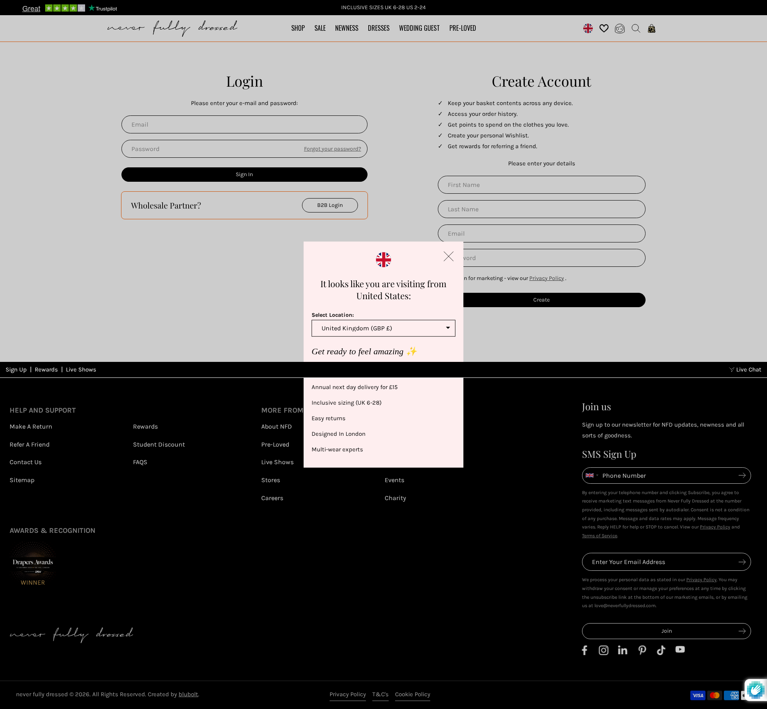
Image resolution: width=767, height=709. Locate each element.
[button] (448, 256)
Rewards (46, 369)
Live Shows (81, 369)
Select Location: (333, 314)
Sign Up (16, 369)
